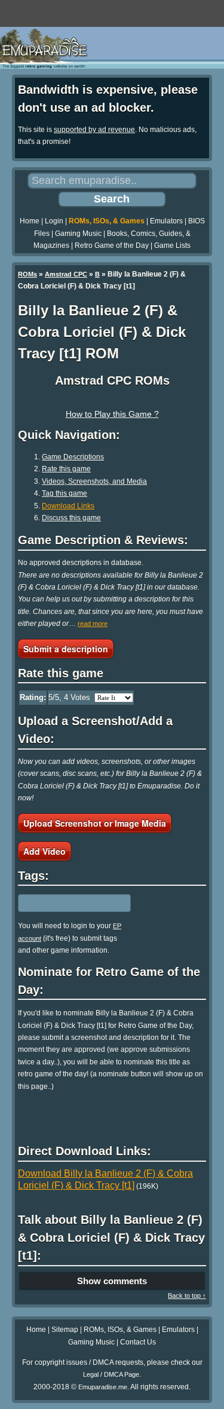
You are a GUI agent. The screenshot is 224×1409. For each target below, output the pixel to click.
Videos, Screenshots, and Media (94, 481)
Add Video (44, 851)
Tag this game (64, 493)
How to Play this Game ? (112, 414)
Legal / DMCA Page (111, 1374)
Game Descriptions (73, 457)
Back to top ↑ (187, 1295)
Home (29, 221)
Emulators (166, 221)
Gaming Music (78, 233)
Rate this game (66, 469)
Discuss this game (71, 518)
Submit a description (65, 649)
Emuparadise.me (102, 1386)
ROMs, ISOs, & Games (107, 221)
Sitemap (64, 1329)
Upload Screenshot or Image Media (94, 823)
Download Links (68, 506)
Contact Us (138, 1342)
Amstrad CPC (66, 274)
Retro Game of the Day (112, 245)
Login (54, 221)
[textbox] (70, 903)
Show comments (112, 1281)
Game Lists (172, 245)
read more (93, 623)
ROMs (27, 274)
